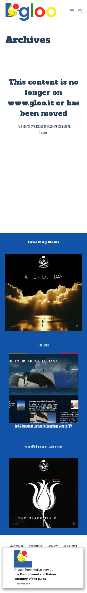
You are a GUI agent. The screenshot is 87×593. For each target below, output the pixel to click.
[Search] (80, 11)
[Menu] (72, 11)
